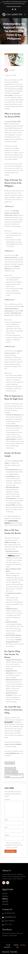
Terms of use (5, 952)
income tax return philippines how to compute (14, 775)
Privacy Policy (13, 952)
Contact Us (5, 904)
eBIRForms (5, 899)
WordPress (23, 945)
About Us (4, 893)
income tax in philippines (11, 771)
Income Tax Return (10, 763)
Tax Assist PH (14, 14)
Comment (7, 799)
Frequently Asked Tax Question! (13, 6)
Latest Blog (5, 901)
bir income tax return (10, 768)
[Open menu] (25, 14)
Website (6, 835)
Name (6, 820)
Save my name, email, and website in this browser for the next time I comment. (14, 845)
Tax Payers (5, 896)
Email (6, 827)
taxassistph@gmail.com (10, 917)
